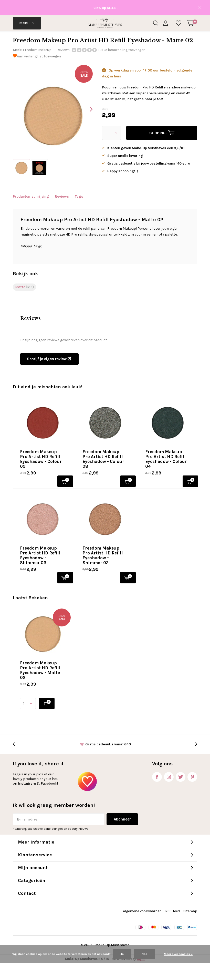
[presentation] (86, 109)
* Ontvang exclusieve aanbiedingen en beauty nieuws (51, 828)
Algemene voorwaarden (142, 911)
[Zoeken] (155, 23)
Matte (24, 287)
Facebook (157, 777)
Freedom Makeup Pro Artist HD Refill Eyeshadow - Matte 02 (40, 670)
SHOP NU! (65, 481)
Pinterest (192, 777)
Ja (122, 954)
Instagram (169, 777)
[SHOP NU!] (47, 703)
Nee (144, 954)
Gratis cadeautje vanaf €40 (108, 744)
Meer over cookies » (178, 954)
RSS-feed (172, 911)
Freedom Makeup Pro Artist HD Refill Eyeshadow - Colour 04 (166, 459)
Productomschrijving (31, 196)
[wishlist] (178, 23)
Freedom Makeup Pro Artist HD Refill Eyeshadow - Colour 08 (103, 459)
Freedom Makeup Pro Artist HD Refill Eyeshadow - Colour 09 (41, 459)
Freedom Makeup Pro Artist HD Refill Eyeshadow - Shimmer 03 (40, 555)
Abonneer (122, 819)
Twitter (180, 777)
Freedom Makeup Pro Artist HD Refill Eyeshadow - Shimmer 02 (102, 555)
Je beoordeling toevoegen (124, 50)
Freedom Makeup (37, 50)
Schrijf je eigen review (47, 359)
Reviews (62, 196)
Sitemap (190, 911)
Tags (79, 196)
